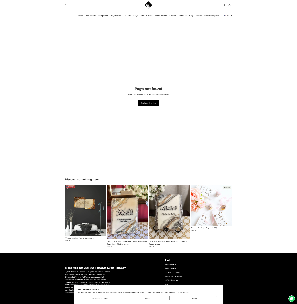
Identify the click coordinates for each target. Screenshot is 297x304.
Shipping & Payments (173, 276)
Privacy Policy (170, 264)
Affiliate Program (171, 280)
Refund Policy (170, 268)
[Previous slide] (68, 210)
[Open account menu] (224, 5)
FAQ (166, 284)
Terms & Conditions (172, 272)
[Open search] (65, 5)
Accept (147, 298)
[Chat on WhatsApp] (291, 298)
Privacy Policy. (183, 292)
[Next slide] (102, 210)
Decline (194, 298)
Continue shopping (148, 103)
